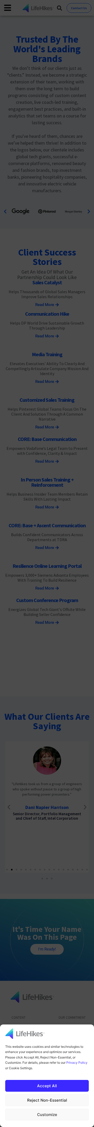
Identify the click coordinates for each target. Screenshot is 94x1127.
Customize (47, 1114)
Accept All (47, 1085)
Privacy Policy (76, 1062)
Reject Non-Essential (47, 1100)
